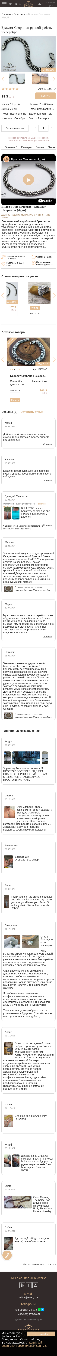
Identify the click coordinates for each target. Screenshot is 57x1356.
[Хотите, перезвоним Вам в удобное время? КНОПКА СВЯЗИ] (7, 1255)
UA (10, 4)
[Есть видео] (19, 369)
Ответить (47, 444)
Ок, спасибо (41, 1334)
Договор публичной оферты (28, 1319)
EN (15, 4)
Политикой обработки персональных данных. (24, 1344)
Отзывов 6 (11, 147)
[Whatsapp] (39, 1309)
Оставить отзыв (31, 411)
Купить (18, 307)
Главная (6, 14)
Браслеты (19, 14)
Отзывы (15, 390)
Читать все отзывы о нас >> (39, 1264)
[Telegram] (42, 1309)
